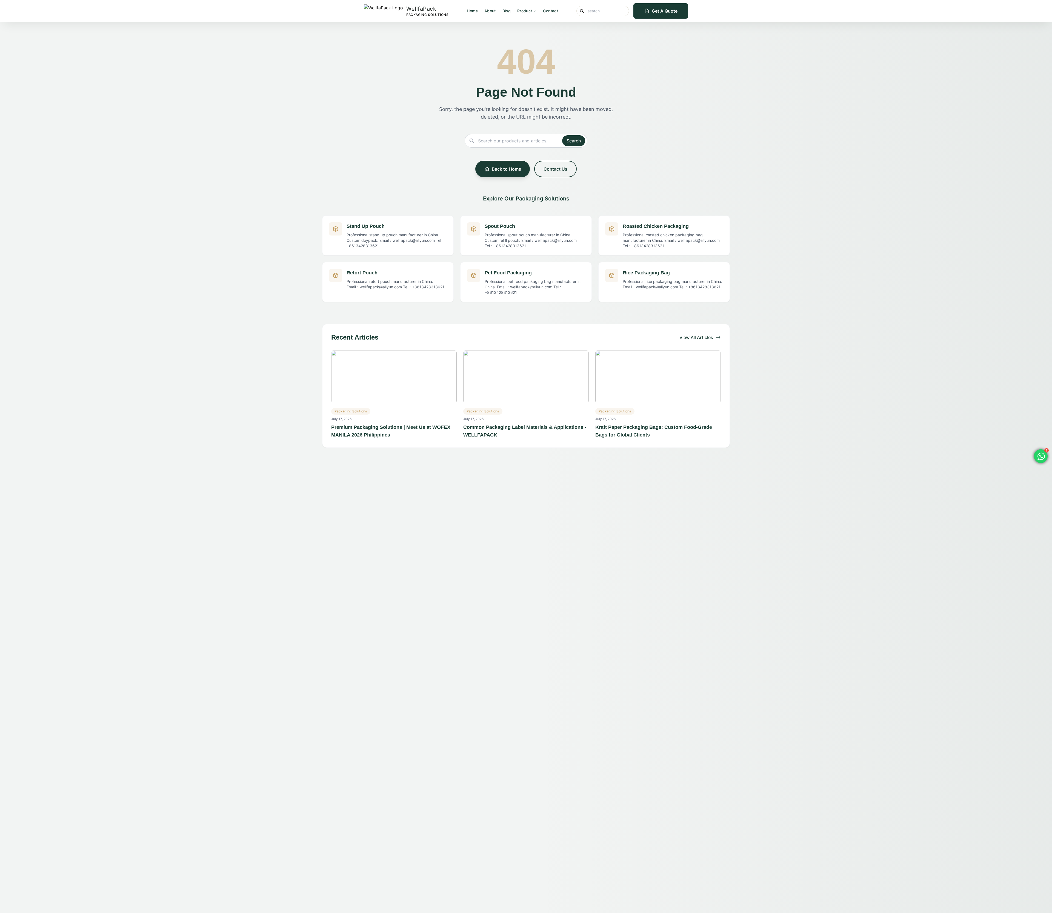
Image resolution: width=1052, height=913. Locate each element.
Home (472, 10)
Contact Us (555, 169)
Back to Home (506, 169)
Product (524, 10)
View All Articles (696, 337)
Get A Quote (664, 11)
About (490, 10)
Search (574, 140)
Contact (550, 10)
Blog (506, 10)
